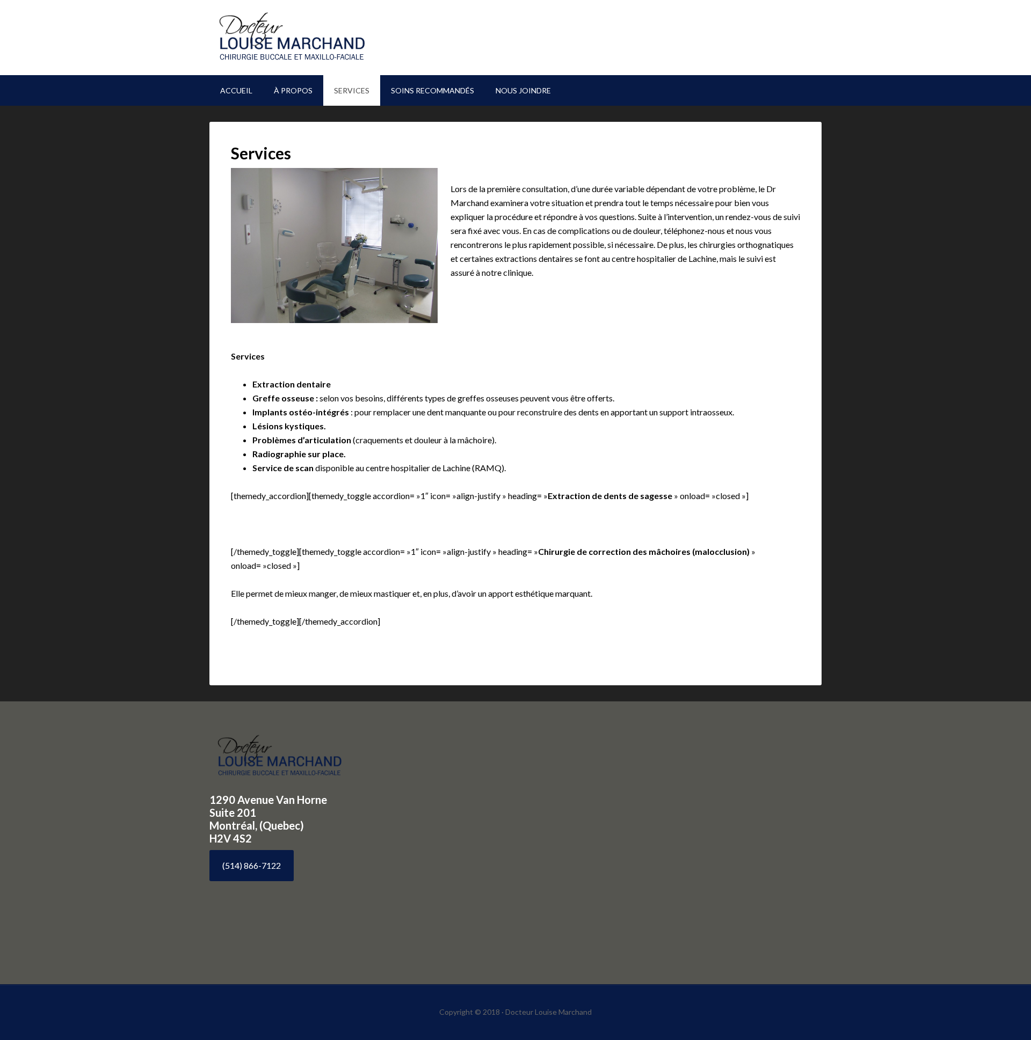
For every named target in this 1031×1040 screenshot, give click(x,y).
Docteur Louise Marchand (300, 37)
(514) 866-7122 (251, 865)
